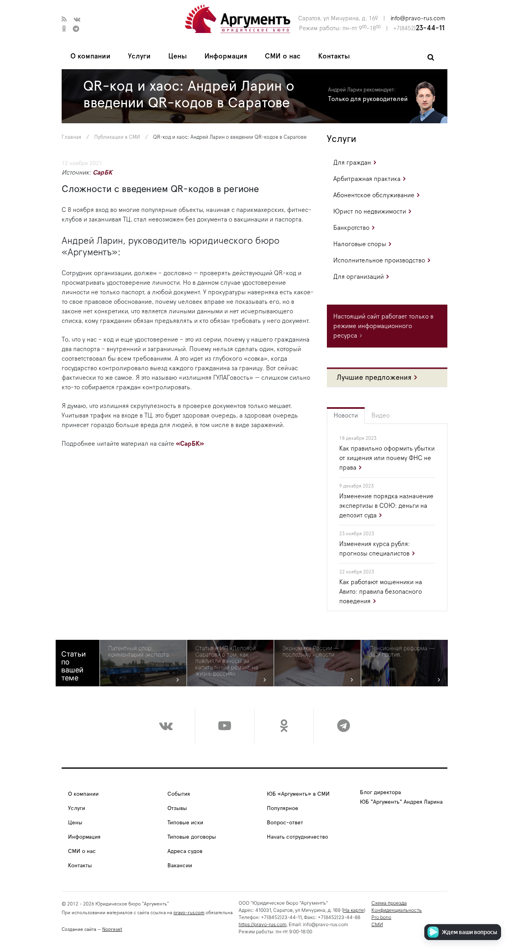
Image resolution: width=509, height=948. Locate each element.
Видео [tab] (380, 415)
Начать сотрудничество (297, 837)
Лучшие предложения (374, 377)
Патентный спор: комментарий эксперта (138, 651)
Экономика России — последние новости (310, 651)
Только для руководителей (368, 99)
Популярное (282, 808)
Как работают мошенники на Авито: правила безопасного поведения (380, 591)
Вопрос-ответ (285, 823)
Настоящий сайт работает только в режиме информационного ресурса (383, 326)
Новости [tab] (346, 415)
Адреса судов (184, 851)
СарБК (102, 172)
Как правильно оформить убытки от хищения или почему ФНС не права (387, 458)
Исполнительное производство (379, 260)
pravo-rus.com (188, 912)
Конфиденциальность (396, 910)
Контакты (334, 56)
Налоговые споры (359, 244)
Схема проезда (389, 903)
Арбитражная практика (366, 179)
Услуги (139, 56)
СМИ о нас (283, 56)
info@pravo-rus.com (417, 18)
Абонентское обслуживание (373, 195)
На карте (353, 910)
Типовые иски (185, 823)
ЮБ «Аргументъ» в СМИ (298, 794)
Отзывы (177, 808)
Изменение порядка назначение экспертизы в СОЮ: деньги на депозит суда (386, 506)
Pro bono (381, 917)
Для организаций (358, 277)
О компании (90, 56)
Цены (177, 56)
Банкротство (351, 228)
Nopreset (112, 929)
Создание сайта (79, 929)
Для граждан (352, 162)
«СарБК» (190, 444)
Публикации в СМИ (117, 137)
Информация (225, 56)
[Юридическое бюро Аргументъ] (237, 18)
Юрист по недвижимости (369, 211)
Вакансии (179, 865)
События (178, 794)
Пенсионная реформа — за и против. (402, 651)
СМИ (377, 924)
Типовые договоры (191, 837)
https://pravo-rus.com (262, 924)
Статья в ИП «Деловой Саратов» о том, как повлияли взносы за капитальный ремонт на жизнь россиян (226, 661)
